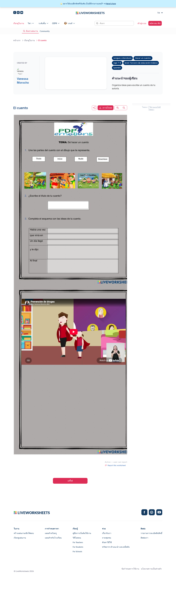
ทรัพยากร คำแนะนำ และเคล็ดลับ (116, 547)
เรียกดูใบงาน (18, 23)
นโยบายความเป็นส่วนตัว (151, 569)
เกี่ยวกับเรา (106, 533)
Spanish (117, 67)
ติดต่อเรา (144, 538)
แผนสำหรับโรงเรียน (53, 538)
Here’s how (111, 3)
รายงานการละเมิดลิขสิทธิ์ (151, 533)
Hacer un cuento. (143, 58)
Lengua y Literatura (122, 58)
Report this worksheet (117, 465)
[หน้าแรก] (90, 13)
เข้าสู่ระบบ (141, 23)
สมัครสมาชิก (155, 23)
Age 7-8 (117, 63)
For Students (78, 547)
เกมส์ (70, 23)
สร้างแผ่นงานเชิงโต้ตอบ (24, 533)
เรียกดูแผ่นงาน (20, 538)
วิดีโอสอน (77, 538)
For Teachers (78, 542)
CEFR (54, 23)
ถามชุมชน (106, 538)
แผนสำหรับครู (51, 533)
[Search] (97, 23)
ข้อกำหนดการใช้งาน (130, 569)
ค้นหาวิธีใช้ (107, 542)
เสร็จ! (70, 480)
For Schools (77, 551)
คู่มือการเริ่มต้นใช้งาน (82, 533)
